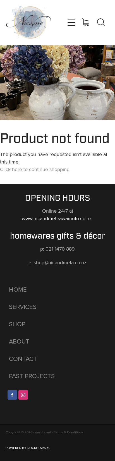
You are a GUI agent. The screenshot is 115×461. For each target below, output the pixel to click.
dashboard (43, 432)
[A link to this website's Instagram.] (23, 395)
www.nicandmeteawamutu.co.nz (57, 218)
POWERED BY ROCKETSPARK (28, 447)
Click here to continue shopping (35, 169)
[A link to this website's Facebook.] (12, 395)
